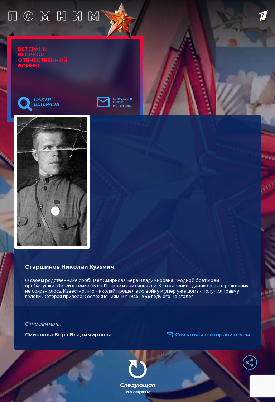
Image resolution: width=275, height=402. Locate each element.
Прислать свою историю (122, 102)
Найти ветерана (46, 102)
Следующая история (137, 388)
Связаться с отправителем (212, 334)
